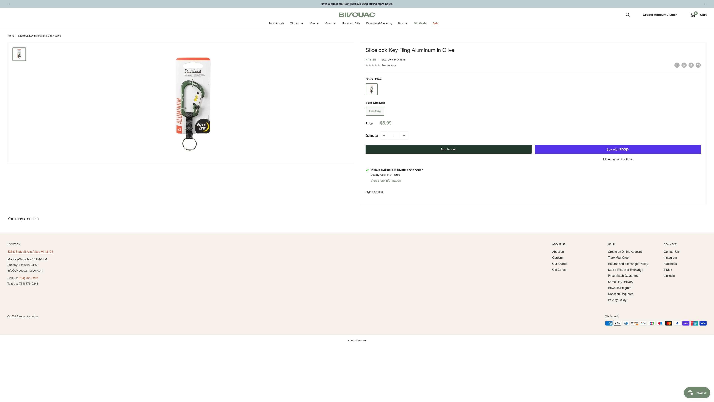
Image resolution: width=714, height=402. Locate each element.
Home (10, 35)
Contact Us (671, 251)
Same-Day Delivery (620, 282)
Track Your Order (618, 257)
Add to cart (448, 149)
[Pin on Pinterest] (684, 65)
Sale (435, 23)
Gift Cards (420, 23)
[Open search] (628, 15)
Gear (328, 23)
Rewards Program (619, 288)
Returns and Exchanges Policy (628, 264)
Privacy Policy (617, 300)
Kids (400, 23)
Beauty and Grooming (379, 23)
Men (312, 23)
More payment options (618, 159)
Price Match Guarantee (623, 275)
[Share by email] (698, 65)
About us (558, 251)
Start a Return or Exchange (625, 270)
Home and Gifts (351, 23)
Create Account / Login (660, 15)
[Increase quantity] (404, 135)
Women (294, 23)
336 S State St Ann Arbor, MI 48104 (30, 251)
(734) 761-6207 (28, 278)
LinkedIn (669, 275)
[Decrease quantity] (384, 135)
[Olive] (372, 89)
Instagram (670, 257)
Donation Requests (620, 294)
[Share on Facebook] (677, 65)
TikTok (668, 270)
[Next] (705, 3)
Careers (557, 257)
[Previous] (8, 3)
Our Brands (559, 264)
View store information (386, 180)
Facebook (670, 264)
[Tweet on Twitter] (691, 65)
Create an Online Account (625, 251)
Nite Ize (371, 59)
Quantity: (372, 135)
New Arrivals (276, 23)
